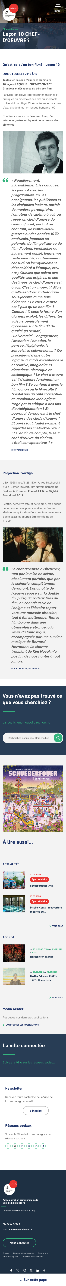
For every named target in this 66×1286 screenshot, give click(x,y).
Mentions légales (10, 1256)
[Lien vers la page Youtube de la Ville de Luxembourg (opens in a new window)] (29, 1146)
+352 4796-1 (13, 1223)
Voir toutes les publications (22, 1025)
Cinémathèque (10, 29)
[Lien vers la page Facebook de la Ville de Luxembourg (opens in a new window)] (8, 1146)
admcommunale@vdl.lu (21, 1229)
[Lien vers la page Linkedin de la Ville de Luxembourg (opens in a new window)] (36, 1146)
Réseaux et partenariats (23, 1253)
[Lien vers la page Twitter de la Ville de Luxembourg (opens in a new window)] (15, 1146)
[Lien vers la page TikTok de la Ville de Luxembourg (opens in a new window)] (43, 1146)
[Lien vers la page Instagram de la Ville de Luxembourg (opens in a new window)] (22, 1146)
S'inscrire (36, 1110)
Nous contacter (19, 1242)
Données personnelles (32, 1256)
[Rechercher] (58, 737)
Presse (6, 1253)
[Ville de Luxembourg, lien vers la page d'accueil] (10, 20)
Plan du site (43, 1253)
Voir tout (57, 926)
